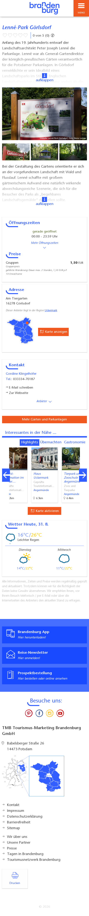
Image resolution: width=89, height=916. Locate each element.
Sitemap (13, 828)
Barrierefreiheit (18, 822)
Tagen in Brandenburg (25, 854)
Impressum (15, 811)
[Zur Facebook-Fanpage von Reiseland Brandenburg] (39, 714)
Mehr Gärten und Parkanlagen (44, 419)
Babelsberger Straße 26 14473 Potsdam (25, 746)
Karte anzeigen (55, 332)
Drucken (15, 883)
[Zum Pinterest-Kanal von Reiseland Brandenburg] (29, 714)
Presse (12, 848)
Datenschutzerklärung (24, 817)
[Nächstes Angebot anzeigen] (83, 475)
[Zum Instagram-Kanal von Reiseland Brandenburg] (49, 714)
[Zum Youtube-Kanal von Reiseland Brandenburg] (60, 714)
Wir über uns (17, 837)
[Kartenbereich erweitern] (83, 445)
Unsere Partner (18, 843)
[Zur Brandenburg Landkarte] (33, 778)
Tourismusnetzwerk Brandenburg (33, 860)
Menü (81, 13)
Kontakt (13, 805)
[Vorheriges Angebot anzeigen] (6, 475)
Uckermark (51, 310)
